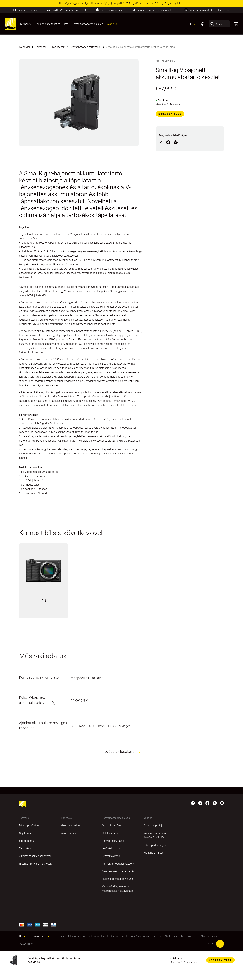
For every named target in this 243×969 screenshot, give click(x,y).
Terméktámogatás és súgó (87, 24)
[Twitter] (215, 803)
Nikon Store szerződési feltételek (146, 936)
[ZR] (43, 570)
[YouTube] (222, 803)
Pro (66, 24)
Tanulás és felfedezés (47, 24)
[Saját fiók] (203, 24)
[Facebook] (207, 803)
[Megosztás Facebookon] (168, 142)
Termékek (25, 24)
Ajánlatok (112, 24)
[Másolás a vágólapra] (161, 142)
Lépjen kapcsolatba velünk (67, 936)
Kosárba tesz (170, 113)
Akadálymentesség (210, 936)
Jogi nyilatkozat (119, 936)
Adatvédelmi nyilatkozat (95, 936)
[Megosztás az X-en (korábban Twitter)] (176, 142)
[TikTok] (193, 803)
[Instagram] (200, 803)
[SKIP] (220, 944)
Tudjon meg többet (43, 614)
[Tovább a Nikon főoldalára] (10, 24)
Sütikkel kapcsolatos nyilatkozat (181, 936)
